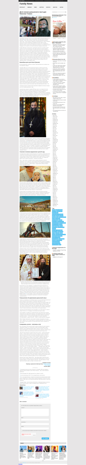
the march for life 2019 (55, 241)
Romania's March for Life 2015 (60, 234)
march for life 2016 (60, 221)
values (60, 244)
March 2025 (55, 124)
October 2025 (55, 122)
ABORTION (55, 7)
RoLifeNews (56, 77)
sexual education (61, 238)
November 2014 (55, 201)
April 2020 (54, 146)
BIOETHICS (48, 7)
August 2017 (55, 174)
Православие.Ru (47, 363)
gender (53, 218)
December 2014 (55, 200)
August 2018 (55, 161)
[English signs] (54, 17)
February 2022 (55, 135)
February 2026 (55, 116)
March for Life (54, 221)
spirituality (54, 240)
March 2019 (55, 155)
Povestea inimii (55, 56)
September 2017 (55, 173)
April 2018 (54, 165)
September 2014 (55, 204)
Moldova (61, 225)
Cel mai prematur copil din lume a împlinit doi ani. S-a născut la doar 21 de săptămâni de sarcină (59, 92)
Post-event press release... (48, 0)
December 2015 (55, 189)
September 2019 (55, 149)
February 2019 (55, 157)
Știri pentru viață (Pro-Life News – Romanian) (59, 42)
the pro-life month (55, 244)
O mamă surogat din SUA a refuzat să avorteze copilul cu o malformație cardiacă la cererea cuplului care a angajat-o (59, 80)
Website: (22, 426)
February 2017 (55, 181)
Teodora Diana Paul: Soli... (59, 0)
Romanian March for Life (59, 59)
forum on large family (62, 217)
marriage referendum (55, 225)
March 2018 (55, 166)
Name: (22, 417)
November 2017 (55, 170)
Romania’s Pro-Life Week (56, 237)
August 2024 (55, 126)
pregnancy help (60, 231)
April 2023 (54, 130)
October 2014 (55, 203)
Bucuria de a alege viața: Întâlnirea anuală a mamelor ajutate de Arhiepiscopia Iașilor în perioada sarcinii (59, 54)
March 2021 (55, 138)
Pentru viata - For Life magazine (57, 230)
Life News (55, 96)
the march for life (59, 240)
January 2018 (55, 169)
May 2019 (54, 153)
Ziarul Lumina (48, 365)
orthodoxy (54, 228)
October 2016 (55, 184)
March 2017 (55, 180)
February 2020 (55, 147)
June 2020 (54, 143)
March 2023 (55, 131)
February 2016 (55, 188)
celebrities (53, 215)
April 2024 (54, 127)
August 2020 (55, 142)
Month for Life (54, 227)
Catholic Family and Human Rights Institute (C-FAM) (58, 254)
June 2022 (54, 134)
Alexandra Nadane (55, 212)
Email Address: (23, 422)
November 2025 (55, 120)
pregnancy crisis (54, 231)
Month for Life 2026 (61, 227)
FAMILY (35, 7)
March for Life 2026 (55, 224)
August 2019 (55, 150)
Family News (26, 4)
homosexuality (57, 218)
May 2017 (54, 177)
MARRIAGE (30, 7)
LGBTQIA (61, 7)
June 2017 (54, 176)
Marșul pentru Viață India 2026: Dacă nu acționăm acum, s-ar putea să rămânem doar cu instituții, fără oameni (59, 45)
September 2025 (55, 123)
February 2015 (55, 197)
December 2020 (55, 139)
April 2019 (54, 154)
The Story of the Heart (39, 0)
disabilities (53, 217)
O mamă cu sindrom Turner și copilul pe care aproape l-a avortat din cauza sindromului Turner (59, 83)
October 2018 (55, 158)
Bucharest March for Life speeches (57, 214)
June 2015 (54, 192)
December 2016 (55, 182)
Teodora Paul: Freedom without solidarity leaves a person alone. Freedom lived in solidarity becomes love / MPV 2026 (59, 66)
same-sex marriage (55, 238)
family (57, 217)
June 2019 (54, 151)
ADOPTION (41, 7)
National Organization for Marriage (59, 248)
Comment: (23, 407)
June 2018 (54, 162)
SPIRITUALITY (22, 7)
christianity (61, 215)
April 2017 (54, 178)
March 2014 (55, 205)
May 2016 (54, 185)
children (57, 215)
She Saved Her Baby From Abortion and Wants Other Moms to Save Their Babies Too (59, 108)
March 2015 (55, 196)
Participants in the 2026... (29, 0)
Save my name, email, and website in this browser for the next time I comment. (34, 430)
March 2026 (55, 115)
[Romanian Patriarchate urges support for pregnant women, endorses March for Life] (23, 449)
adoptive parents (59, 211)
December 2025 (55, 119)
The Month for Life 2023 (56, 243)
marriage (60, 224)
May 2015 (54, 193)
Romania (53, 234)
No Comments (39, 15)
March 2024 (55, 128)
